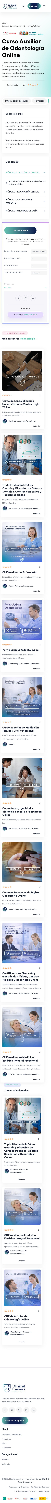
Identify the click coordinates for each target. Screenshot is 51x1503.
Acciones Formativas (11, 1434)
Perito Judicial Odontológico (20, 650)
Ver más (36, 426)
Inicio (4, 23)
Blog (4, 1443)
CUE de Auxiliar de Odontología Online (16, 1318)
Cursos (5, 26)
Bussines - (13, 421)
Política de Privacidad (26, 1491)
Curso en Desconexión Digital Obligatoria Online (20, 894)
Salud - (11, 586)
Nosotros (6, 1439)
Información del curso (16, 100)
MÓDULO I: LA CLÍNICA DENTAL (22, 172)
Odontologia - (13, 85)
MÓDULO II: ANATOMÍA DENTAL (22, 191)
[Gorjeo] (12, 1410)
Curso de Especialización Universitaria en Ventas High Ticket (20, 404)
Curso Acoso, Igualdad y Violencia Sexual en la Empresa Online (22, 812)
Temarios (39, 100)
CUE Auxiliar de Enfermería (19, 572)
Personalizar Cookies (19, 1487)
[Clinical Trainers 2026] (9, 6)
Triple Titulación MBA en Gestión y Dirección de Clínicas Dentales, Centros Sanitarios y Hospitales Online (22, 489)
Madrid (5, 1459)
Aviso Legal (43, 1491)
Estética (12, 1074)
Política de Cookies (40, 1487)
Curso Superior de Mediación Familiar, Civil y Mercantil (20, 729)
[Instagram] (34, 1410)
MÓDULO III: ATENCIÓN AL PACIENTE (20, 201)
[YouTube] (26, 1410)
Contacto (6, 1447)
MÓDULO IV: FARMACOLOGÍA (21, 210)
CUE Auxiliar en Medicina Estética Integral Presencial (20, 1059)
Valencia (6, 1464)
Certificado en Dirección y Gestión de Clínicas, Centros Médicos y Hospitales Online (20, 977)
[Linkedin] (19, 1410)
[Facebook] (5, 1410)
